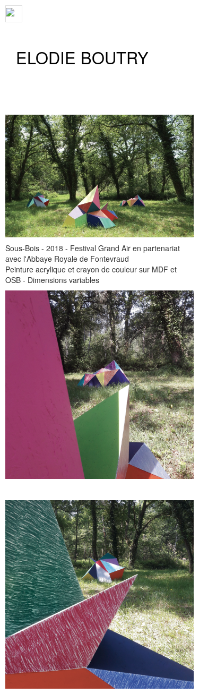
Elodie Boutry (82, 57)
